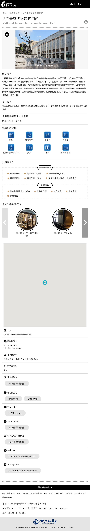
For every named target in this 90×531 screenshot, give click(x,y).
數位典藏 (6, 493)
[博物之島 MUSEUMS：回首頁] (9, 4)
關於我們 (60, 493)
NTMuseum (15, 413)
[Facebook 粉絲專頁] (75, 4)
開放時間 (13, 398)
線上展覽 (17, 493)
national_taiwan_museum (23, 470)
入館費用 (32, 398)
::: (1, 1)
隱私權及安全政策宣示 (76, 493)
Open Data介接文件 (32, 493)
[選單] (86, 4)
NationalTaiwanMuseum (22, 456)
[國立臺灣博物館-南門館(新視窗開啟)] (86, 22)
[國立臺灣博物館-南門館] (45, 49)
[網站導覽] (71, 4)
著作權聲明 (7, 497)
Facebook (49, 493)
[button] (7, 34)
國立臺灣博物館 (16, 383)
